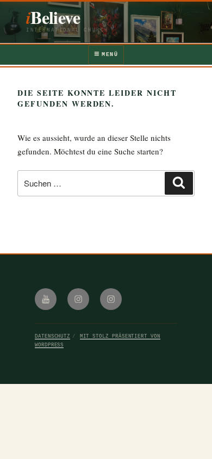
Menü (110, 55)
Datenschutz (52, 336)
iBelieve (53, 17)
